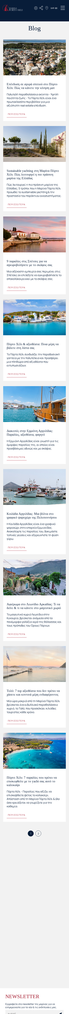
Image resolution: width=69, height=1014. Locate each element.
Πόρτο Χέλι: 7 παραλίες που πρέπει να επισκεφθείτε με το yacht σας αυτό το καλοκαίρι (32, 781)
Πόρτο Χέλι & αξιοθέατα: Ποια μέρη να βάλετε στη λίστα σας (33, 346)
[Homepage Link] (13, 10)
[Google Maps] (46, 8)
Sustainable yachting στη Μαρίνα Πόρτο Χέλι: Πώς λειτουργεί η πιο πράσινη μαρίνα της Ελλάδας (33, 174)
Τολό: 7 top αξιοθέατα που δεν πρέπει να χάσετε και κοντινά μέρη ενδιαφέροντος (33, 692)
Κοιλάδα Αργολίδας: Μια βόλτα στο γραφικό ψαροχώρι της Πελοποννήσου (32, 515)
